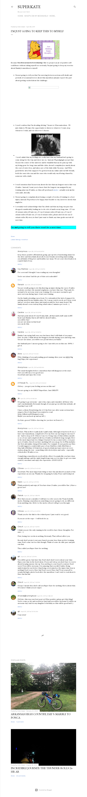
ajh (19, 556)
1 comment (20, 722)
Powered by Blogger (45, 790)
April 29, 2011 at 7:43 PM (32, 582)
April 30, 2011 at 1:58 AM (45, 596)
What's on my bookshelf (36, 16)
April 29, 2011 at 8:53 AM (36, 367)
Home (20, 16)
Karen (20, 482)
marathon (24, 239)
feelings (18, 239)
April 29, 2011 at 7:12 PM (31, 527)
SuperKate (29, 6)
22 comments (20, 776)
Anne (20, 354)
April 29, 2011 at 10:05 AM (38, 383)
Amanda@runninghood (27, 596)
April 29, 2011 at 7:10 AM (30, 354)
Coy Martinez (23, 269)
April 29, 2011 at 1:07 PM (31, 482)
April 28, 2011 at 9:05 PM (37, 269)
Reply (20, 264)
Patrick (20, 495)
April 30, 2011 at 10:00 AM (29, 611)
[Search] (74, 6)
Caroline (21, 312)
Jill (18, 398)
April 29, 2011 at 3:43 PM (32, 511)
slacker (56, 190)
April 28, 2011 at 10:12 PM (33, 312)
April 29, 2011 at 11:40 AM (32, 468)
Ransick (21, 285)
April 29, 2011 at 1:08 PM (32, 495)
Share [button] (13, 236)
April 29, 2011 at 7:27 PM (29, 556)
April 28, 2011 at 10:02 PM (33, 284)
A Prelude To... (23, 383)
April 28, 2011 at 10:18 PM (33, 332)
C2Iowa (21, 468)
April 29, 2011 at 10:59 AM (28, 398)
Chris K (20, 527)
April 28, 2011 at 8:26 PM (36, 251)
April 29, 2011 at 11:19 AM (36, 428)
